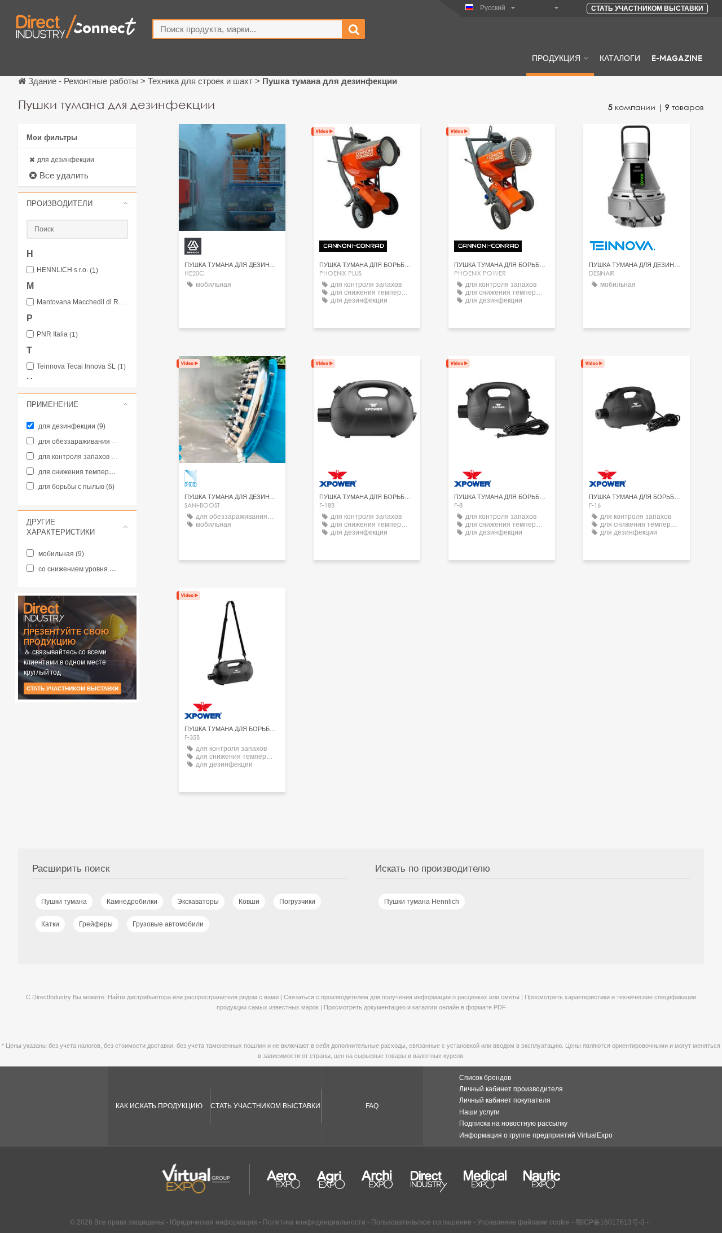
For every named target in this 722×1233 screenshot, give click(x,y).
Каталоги (620, 58)
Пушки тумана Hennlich (421, 902)
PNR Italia (57, 334)
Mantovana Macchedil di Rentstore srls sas (82, 302)
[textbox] (247, 29)
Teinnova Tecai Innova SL (81, 366)
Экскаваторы (198, 902)
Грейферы (96, 924)
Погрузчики (297, 902)
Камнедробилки (132, 902)
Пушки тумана (64, 902)
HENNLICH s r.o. (67, 270)
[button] (77, 203)
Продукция (556, 58)
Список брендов (485, 1078)
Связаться (367, 375)
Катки (50, 924)
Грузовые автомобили (168, 924)
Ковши (249, 902)
